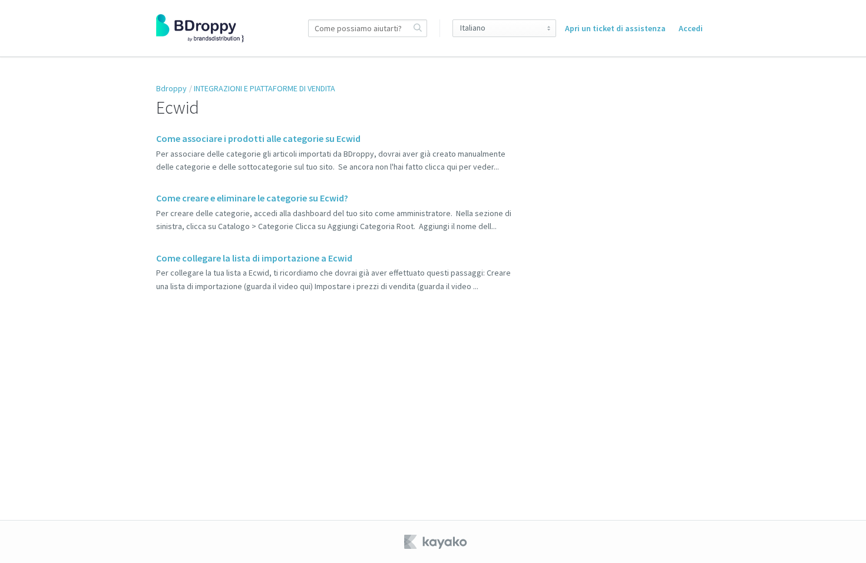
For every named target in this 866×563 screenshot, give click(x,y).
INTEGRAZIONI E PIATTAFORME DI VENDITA (264, 88)
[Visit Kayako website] (436, 542)
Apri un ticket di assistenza (615, 28)
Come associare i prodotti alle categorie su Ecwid (258, 138)
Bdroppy (171, 88)
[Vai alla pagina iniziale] (200, 28)
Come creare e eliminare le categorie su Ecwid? (252, 198)
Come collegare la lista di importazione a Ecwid (254, 258)
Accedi (691, 28)
